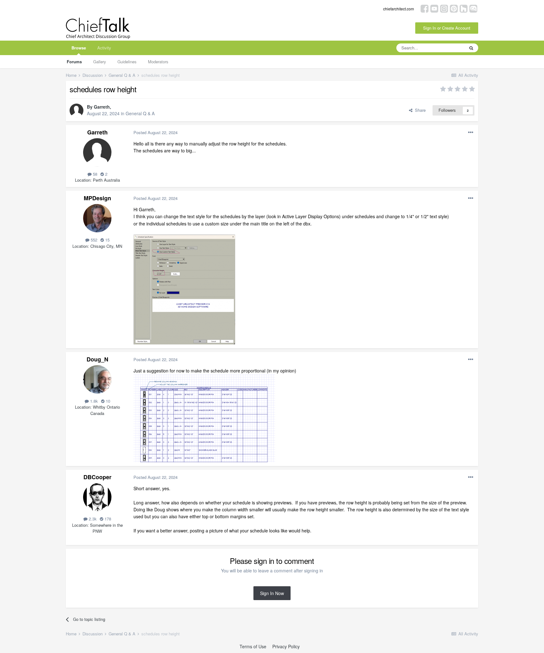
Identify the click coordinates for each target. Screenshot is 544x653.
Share (419, 110)
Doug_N (97, 359)
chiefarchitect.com (398, 8)
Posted (155, 132)
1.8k (93, 401)
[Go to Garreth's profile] (76, 110)
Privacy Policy (286, 646)
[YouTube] (434, 8)
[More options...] (470, 132)
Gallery (99, 62)
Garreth (102, 107)
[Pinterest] (454, 8)
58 (94, 174)
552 (93, 240)
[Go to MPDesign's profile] (97, 218)
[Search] (471, 47)
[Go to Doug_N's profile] (97, 379)
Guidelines (127, 62)
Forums (74, 62)
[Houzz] (464, 8)
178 (107, 519)
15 (107, 240)
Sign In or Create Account (446, 28)
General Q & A (140, 113)
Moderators (158, 62)
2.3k (92, 519)
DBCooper (97, 477)
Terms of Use (253, 646)
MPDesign (97, 198)
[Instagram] (444, 8)
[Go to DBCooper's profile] (97, 497)
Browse (78, 48)
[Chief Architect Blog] (473, 8)
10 (107, 401)
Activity (104, 48)
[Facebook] (424, 8)
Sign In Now (272, 593)
